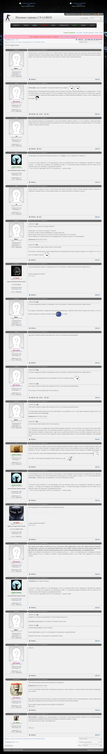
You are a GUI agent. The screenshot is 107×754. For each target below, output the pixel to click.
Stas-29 (16, 152)
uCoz (101, 750)
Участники (79, 32)
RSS (101, 14)
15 (47, 543)
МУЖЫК (16, 263)
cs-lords (13, 750)
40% (20, 705)
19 (47, 679)
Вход (95, 14)
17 (47, 611)
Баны (53, 25)
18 (47, 644)
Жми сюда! (32, 276)
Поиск (96, 32)
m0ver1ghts (16, 50)
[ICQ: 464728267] (39, 149)
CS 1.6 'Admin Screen (38, 42)
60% (20, 75)
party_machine (16, 714)
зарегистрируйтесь (65, 37)
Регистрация (87, 14)
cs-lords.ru (13, 42)
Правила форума (88, 32)
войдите (75, 37)
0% (20, 109)
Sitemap (89, 750)
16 (47, 578)
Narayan (16, 332)
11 (47, 401)
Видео (35, 25)
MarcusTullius (16, 679)
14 (47, 504)
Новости (16, 25)
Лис (16, 443)
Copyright (7, 750)
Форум (26, 25)
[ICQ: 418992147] (47, 114)
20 (47, 714)
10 (47, 366)
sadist (16, 118)
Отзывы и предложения (24, 42)
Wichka (16, 83)
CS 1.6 (92, 25)
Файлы (83, 25)
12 (47, 443)
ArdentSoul (16, 504)
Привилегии (64, 25)
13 (47, 470)
